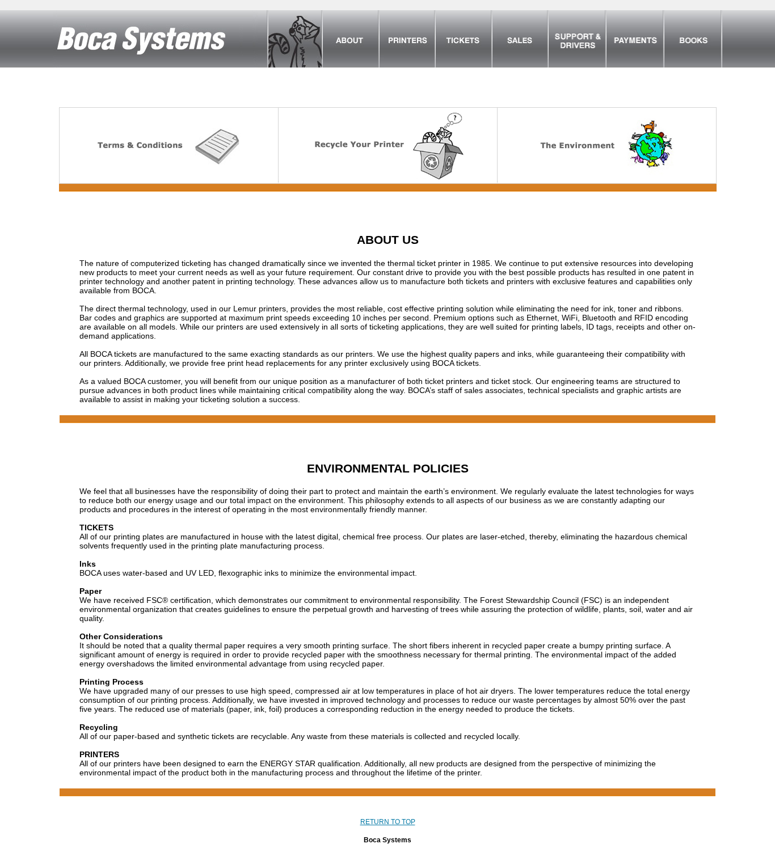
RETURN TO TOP (387, 822)
